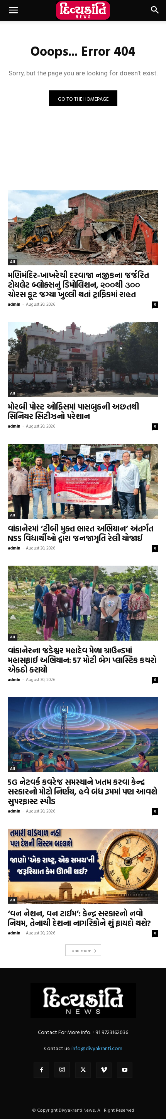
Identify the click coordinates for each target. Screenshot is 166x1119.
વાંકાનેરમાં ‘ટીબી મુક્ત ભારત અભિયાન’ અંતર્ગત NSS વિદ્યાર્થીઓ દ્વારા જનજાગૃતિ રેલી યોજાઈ (80, 533)
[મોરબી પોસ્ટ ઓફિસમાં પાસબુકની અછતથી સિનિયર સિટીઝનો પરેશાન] (83, 359)
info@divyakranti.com (96, 1048)
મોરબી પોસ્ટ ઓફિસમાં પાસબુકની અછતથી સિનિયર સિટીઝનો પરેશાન (73, 411)
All (12, 262)
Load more (80, 950)
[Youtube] (124, 1070)
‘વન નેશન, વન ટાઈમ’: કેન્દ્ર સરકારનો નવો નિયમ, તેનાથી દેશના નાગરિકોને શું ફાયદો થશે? (79, 918)
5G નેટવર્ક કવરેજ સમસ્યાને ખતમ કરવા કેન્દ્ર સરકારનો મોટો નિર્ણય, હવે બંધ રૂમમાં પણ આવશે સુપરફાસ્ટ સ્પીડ (82, 791)
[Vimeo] (104, 1070)
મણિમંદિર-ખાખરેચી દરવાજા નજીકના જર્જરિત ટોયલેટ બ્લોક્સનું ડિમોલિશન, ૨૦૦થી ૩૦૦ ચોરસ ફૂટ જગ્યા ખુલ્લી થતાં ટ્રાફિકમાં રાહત (78, 284)
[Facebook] (41, 1070)
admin (14, 304)
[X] (83, 1070)
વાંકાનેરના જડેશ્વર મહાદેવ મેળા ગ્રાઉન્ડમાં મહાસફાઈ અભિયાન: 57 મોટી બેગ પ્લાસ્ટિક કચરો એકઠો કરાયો (82, 660)
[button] (13, 10)
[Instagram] (62, 1069)
